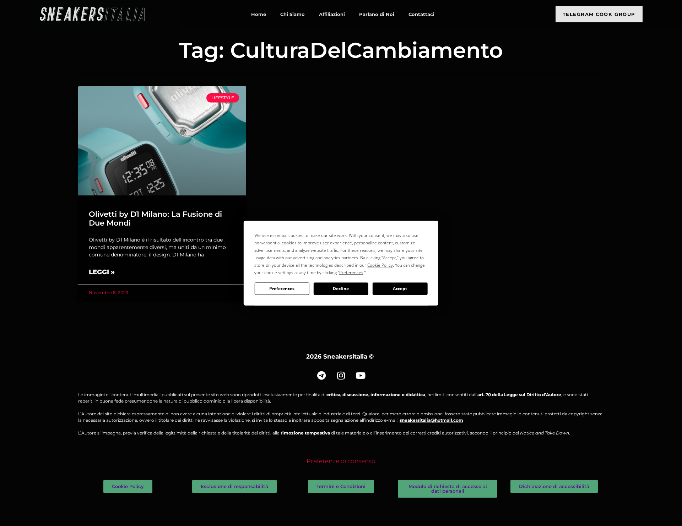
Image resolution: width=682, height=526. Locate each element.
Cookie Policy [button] (380, 265)
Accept (400, 289)
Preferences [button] (351, 272)
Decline (341, 289)
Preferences (281, 289)
